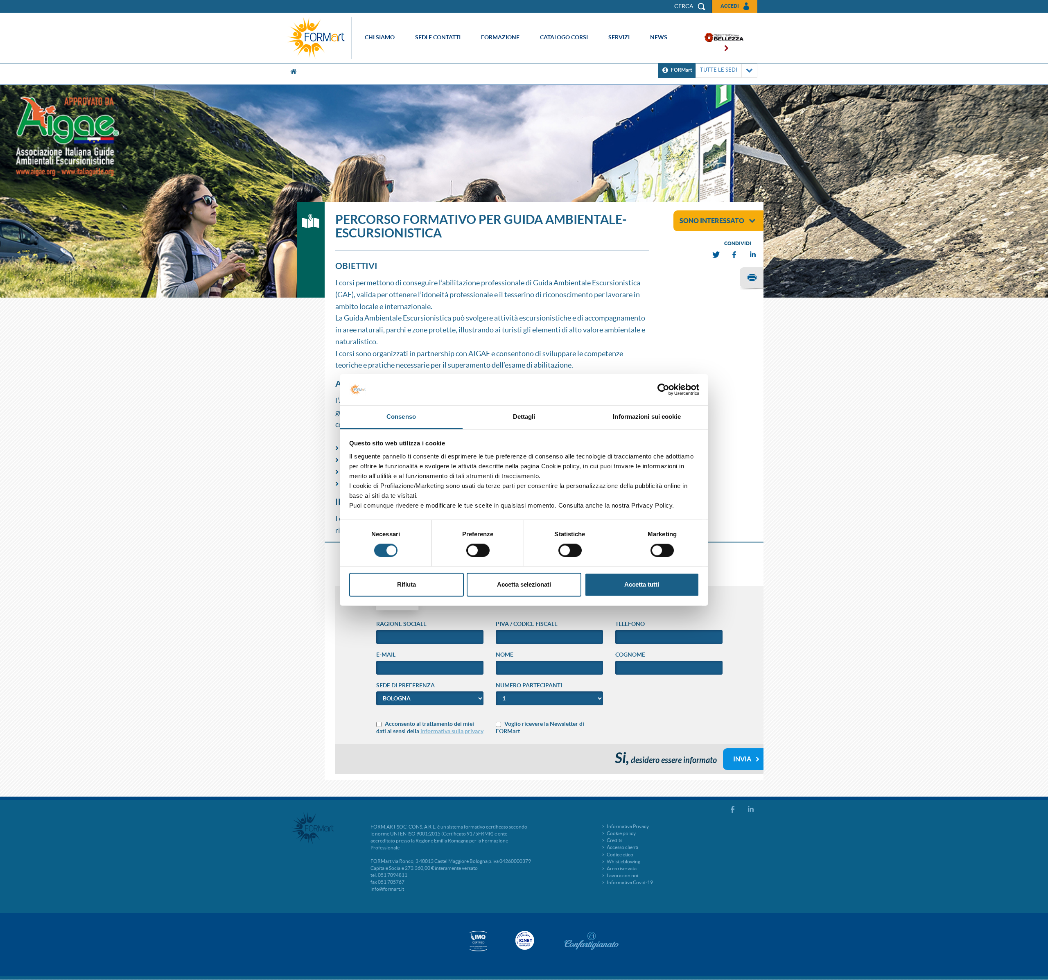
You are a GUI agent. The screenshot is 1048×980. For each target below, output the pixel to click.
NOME (504, 654)
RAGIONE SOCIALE (401, 624)
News (658, 37)
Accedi (729, 6)
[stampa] (751, 278)
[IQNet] (524, 940)
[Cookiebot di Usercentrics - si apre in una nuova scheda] (663, 390)
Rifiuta (406, 584)
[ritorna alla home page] (318, 38)
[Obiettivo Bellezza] (721, 38)
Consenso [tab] (401, 416)
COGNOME (630, 654)
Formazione (500, 37)
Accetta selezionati (524, 584)
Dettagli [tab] (524, 416)
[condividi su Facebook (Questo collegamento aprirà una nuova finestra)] (735, 254)
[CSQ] (478, 941)
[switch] (478, 550)
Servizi (619, 37)
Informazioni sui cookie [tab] (646, 416)
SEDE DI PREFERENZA (405, 685)
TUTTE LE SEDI (718, 70)
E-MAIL (385, 654)
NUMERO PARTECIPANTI (529, 685)
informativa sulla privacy (451, 731)
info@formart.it (387, 889)
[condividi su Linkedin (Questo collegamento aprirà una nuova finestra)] (753, 254)
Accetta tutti (641, 584)
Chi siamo (380, 37)
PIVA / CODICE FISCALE (527, 624)
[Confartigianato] (591, 940)
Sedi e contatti (438, 37)
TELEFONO (630, 624)
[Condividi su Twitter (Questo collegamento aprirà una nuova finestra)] (716, 254)
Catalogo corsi (564, 37)
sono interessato (712, 220)
